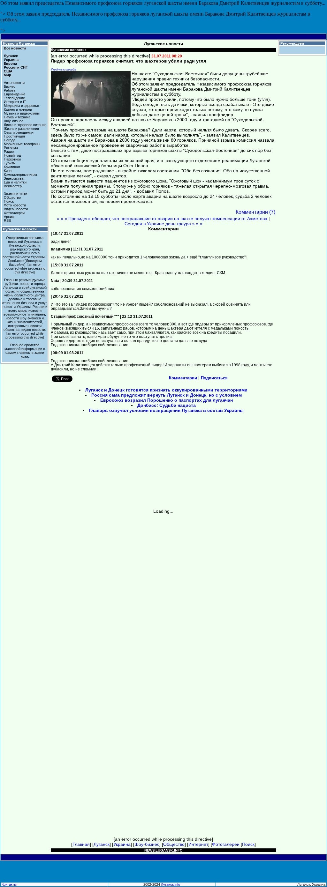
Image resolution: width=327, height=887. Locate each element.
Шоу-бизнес (13, 121)
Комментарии (183, 378)
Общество (12, 197)
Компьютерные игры (20, 174)
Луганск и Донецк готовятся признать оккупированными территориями (166, 389)
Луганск (11, 56)
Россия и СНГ (15, 67)
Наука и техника (17, 117)
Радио (9, 151)
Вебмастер (13, 186)
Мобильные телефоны (22, 144)
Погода (9, 140)
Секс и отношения (19, 132)
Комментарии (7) (255, 212)
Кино (7, 171)
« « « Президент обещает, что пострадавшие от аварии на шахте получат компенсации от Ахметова (162, 218)
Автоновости (14, 83)
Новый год (12, 155)
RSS (7, 220)
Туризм (10, 163)
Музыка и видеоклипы (22, 113)
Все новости (15, 48)
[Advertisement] (109, 463)
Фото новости (15, 205)
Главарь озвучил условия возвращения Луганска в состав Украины (166, 410)
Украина (11, 60)
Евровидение (14, 94)
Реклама (11, 148)
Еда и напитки (15, 182)
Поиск (9, 201)
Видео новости (16, 209)
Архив (9, 217)
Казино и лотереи (18, 109)
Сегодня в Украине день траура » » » (163, 223)
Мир (7, 75)
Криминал (12, 167)
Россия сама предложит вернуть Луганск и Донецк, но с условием (166, 395)
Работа (9, 90)
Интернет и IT (15, 102)
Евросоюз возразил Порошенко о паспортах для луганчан (166, 400)
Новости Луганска (19, 43)
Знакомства (13, 178)
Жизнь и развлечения (21, 128)
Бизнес (9, 86)
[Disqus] (163, 593)
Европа (10, 63)
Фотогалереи (14, 213)
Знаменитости (15, 194)
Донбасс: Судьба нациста (166, 405)
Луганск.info (170, 884)
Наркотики (12, 159)
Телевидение (14, 98)
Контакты (9, 884)
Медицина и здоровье (21, 106)
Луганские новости (20, 229)
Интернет (198, 844)
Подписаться (214, 378)
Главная (81, 844)
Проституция (14, 136)
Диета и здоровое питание (25, 125)
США (8, 71)
